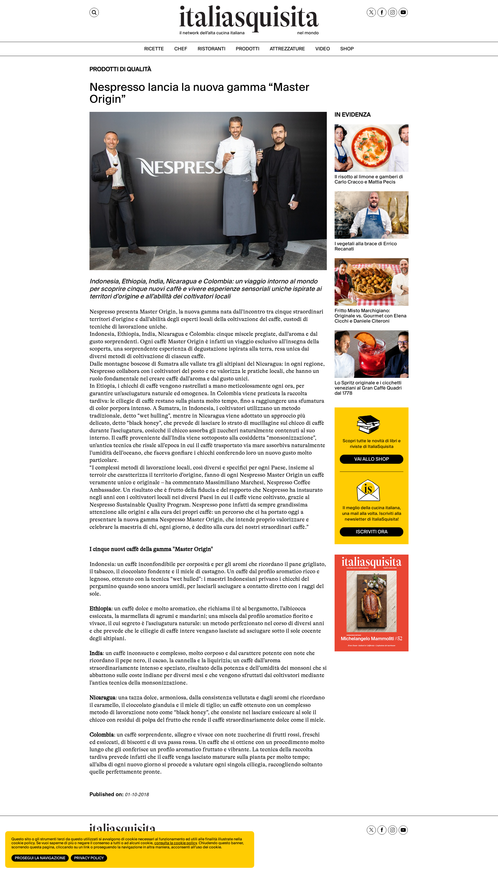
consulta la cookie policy (175, 843)
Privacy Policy (89, 858)
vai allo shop (371, 459)
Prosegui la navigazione (40, 858)
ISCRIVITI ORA (372, 532)
